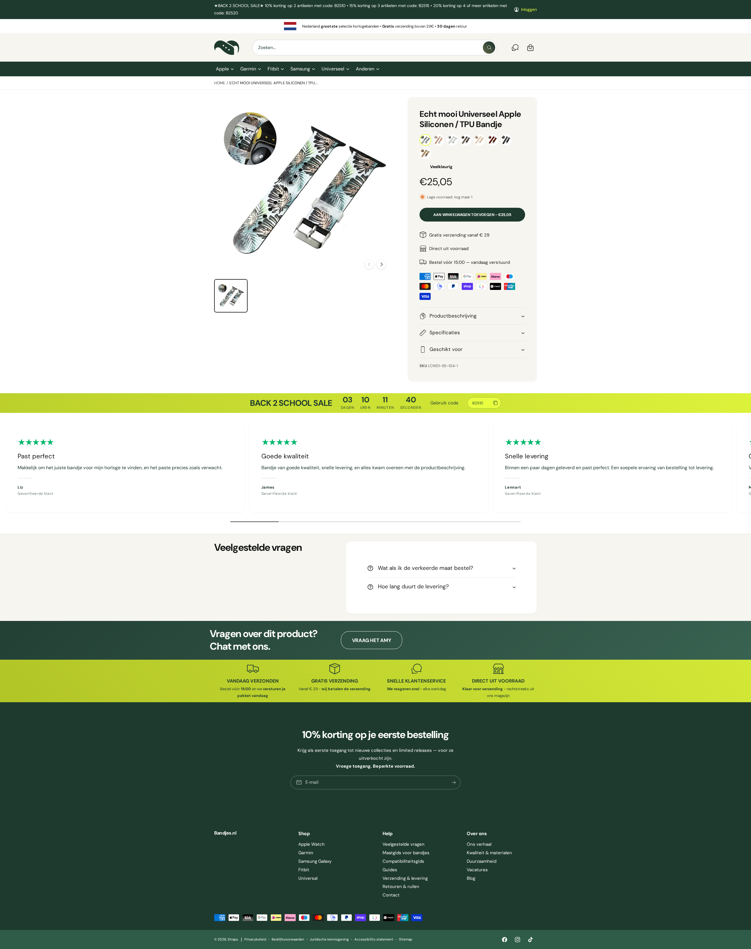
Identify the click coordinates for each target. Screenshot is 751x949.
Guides (390, 870)
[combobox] (374, 47)
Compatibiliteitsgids (403, 861)
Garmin (248, 69)
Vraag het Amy (371, 640)
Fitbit (273, 69)
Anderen (365, 69)
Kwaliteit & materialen (489, 853)
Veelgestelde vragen (403, 844)
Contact (391, 895)
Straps (233, 939)
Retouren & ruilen (401, 886)
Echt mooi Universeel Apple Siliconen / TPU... (273, 82)
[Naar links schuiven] (369, 264)
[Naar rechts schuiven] (381, 264)
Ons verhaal (479, 844)
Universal (307, 878)
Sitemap (405, 939)
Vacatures (477, 870)
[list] (375, 26)
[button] (224, 69)
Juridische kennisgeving (329, 939)
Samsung (300, 69)
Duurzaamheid (481, 861)
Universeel (333, 69)
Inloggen (529, 9)
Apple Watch (311, 844)
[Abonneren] (453, 782)
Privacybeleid (255, 939)
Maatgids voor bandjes (406, 853)
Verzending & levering (405, 878)
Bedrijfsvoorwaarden (288, 939)
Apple (222, 69)
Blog (471, 878)
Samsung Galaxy (314, 861)
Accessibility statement (373, 939)
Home (219, 82)
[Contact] (515, 47)
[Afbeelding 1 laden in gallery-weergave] (231, 296)
